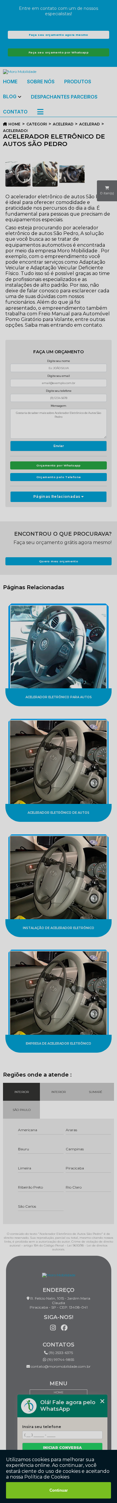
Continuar (59, 1490)
